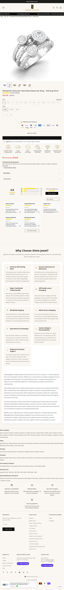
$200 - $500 (34, 472)
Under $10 (2, 472)
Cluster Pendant (21, 457)
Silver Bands (29, 443)
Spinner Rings (10, 445)
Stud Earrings (20, 451)
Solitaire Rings (50, 443)
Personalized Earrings (15, 466)
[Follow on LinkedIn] (27, 572)
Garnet (57, 478)
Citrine (61, 478)
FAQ (3, 568)
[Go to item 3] (14, 85)
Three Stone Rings (19, 445)
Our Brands (32, 528)
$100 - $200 (27, 472)
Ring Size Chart (33, 541)
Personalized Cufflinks (40, 466)
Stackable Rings (4, 443)
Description (6, 173)
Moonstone (35, 478)
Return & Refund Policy (35, 523)
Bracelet (22, 433)
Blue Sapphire (28, 478)
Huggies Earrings (29, 451)
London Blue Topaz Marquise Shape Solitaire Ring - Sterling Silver (19, 584)
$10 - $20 (8, 472)
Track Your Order (6, 565)
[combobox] (53, 199)
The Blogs (51, 520)
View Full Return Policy (10, 167)
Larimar (8, 480)
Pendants (11, 433)
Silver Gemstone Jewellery (34, 435)
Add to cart (32, 133)
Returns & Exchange (7, 563)
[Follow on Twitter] (7, 572)
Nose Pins (33, 433)
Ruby (15, 478)
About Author (32, 549)
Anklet (38, 433)
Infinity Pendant (54, 457)
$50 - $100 (20, 472)
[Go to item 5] (24, 85)
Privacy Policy (32, 531)
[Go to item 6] (29, 85)
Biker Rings (3, 445)
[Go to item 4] (19, 85)
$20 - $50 (7, 16)
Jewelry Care (32, 520)
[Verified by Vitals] (17, 586)
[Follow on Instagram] (11, 572)
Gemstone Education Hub (35, 538)
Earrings (6, 433)
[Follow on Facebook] (3, 572)
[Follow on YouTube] (19, 572)
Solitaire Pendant (4, 457)
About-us (31, 518)
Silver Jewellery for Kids (20, 435)
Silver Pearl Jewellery (46, 435)
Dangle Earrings (12, 451)
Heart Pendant (29, 457)
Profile (4, 558)
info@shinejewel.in (50, 560)
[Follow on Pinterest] (15, 572)
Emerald (8, 478)
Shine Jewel (9, 374)
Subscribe (8, 529)
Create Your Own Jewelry (35, 536)
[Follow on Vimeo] (23, 572)
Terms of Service (33, 533)
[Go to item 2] (9, 85)
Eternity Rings (21, 443)
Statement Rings (13, 443)
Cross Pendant (37, 457)
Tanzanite (2, 478)
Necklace (16, 433)
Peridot (53, 478)
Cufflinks (46, 433)
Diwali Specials (4, 437)
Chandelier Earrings (39, 451)
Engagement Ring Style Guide (37, 546)
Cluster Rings (42, 443)
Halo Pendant (12, 457)
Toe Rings (27, 433)
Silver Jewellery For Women (7, 435)
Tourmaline (47, 478)
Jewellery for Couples (58, 435)
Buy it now (32, 137)
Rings (1, 433)
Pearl (12, 478)
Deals (50, 518)
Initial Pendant (45, 457)
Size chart (59, 99)
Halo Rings (35, 443)
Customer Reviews (34, 544)
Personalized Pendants (28, 466)
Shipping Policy (33, 526)
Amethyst (41, 478)
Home (1, 16)
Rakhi (42, 433)
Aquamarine (21, 478)
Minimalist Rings (59, 443)
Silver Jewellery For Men (56, 433)
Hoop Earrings (3, 451)
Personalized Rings (5, 466)
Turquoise (3, 480)
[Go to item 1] (4, 85)
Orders (4, 560)
